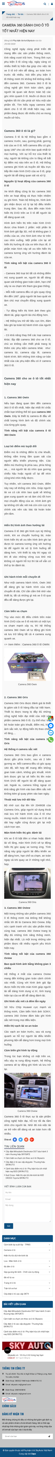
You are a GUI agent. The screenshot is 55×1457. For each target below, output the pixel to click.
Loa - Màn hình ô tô (12, 1261)
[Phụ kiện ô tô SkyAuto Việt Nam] (16, 3)
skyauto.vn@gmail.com (21, 1385)
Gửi (8, 1226)
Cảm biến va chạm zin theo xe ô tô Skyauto (25, 1158)
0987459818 (20, 1390)
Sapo (33, 1454)
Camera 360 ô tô (36, 83)
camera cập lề (29, 352)
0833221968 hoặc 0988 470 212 (28, 1381)
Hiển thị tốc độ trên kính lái (16, 1255)
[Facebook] (51, 725)
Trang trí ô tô (10, 1283)
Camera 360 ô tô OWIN (36, 644)
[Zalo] (51, 733)
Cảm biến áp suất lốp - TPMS (17, 1245)
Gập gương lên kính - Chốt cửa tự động (21, 1272)
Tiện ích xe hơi (10, 1288)
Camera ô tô (9, 1250)
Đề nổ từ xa (9, 1277)
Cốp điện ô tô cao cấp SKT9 (16, 1294)
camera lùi (11, 352)
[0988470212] (51, 740)
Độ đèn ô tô (9, 1266)
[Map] (51, 718)
